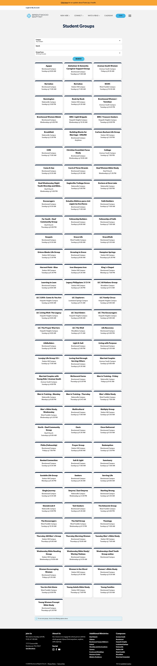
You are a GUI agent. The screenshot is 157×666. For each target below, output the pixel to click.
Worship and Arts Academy (98, 647)
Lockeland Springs (122, 644)
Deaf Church (93, 637)
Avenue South (120, 637)
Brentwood (119, 639)
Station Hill (119, 649)
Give (120, 16)
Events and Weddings (96, 652)
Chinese (92, 639)
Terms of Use (61, 664)
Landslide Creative (125, 664)
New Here (64, 16)
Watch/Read (93, 16)
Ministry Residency (95, 657)
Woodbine (119, 654)
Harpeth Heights (121, 642)
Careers (91, 649)
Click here (64, 3)
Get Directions (30, 648)
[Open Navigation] (129, 16)
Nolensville (119, 647)
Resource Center (94, 654)
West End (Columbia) (123, 657)
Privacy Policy (52, 664)
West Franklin (120, 652)
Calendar (108, 16)
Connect (78, 16)
